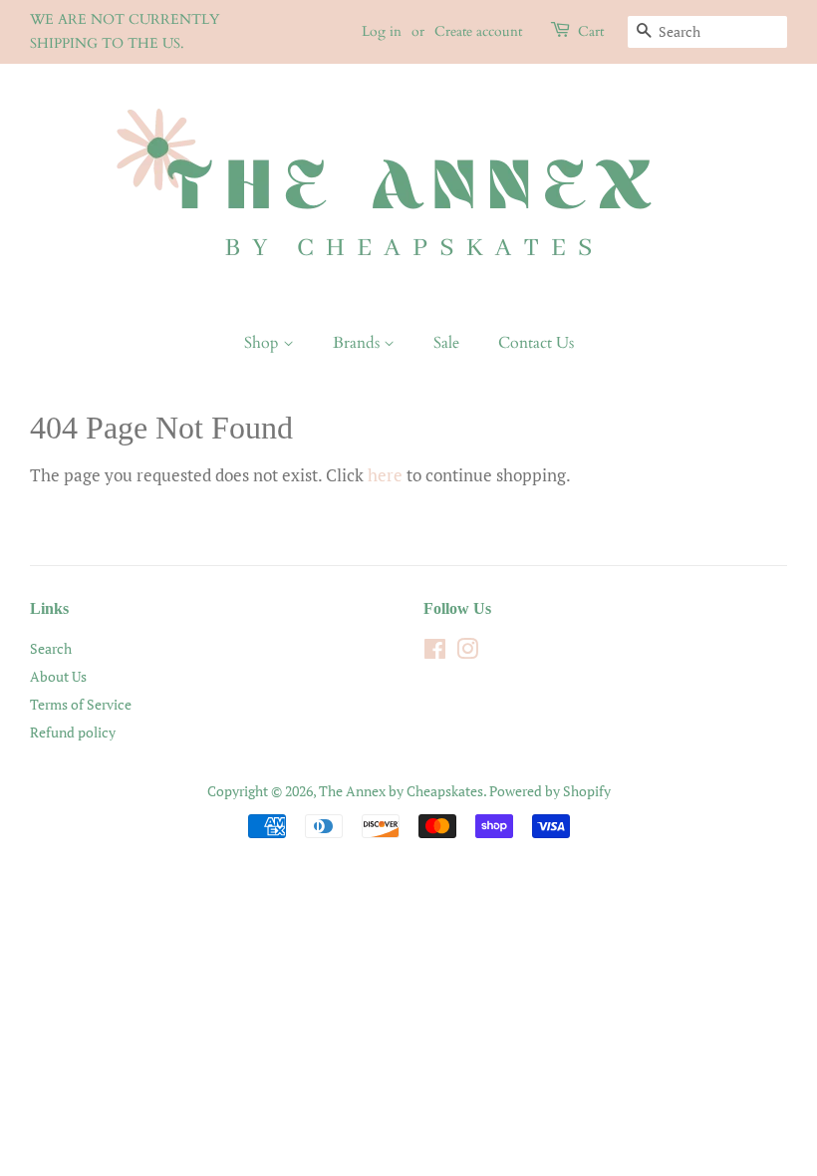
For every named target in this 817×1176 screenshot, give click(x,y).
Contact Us (536, 343)
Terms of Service (81, 704)
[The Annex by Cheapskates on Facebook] (434, 652)
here (385, 474)
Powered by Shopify (550, 790)
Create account (478, 31)
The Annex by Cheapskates (401, 790)
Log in (382, 31)
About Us (58, 676)
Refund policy (73, 732)
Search (51, 648)
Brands (358, 343)
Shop (263, 343)
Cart (591, 31)
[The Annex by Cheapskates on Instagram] (467, 652)
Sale (446, 343)
